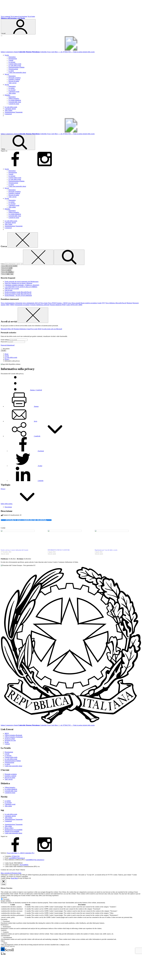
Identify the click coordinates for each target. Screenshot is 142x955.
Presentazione (13, 58)
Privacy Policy (9, 828)
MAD (40, 329)
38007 (8, 305)
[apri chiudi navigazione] (1, 35)
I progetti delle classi (15, 102)
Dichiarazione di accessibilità (13, 829)
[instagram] (44, 165)
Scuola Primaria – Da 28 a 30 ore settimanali (18, 295)
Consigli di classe (14, 104)
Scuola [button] (7, 55)
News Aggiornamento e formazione (12, 303)
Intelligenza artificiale (42, 305)
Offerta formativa (14, 98)
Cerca (2, 264)
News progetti (76, 303)
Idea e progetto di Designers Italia (11, 873)
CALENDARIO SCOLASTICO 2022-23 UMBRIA (21, 287)
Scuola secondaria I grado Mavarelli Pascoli (18, 292)
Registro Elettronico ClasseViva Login (25, 329)
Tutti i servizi (12, 83)
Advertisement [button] (5, 935)
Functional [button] (4, 919)
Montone (129, 303)
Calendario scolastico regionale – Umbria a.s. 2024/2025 (22, 285)
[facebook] (15, 165)
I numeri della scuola (15, 64)
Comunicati (8, 114)
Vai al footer (31, 16)
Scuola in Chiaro (10, 738)
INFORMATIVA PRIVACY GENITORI (59, 550)
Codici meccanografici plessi (17, 72)
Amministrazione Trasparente (14, 112)
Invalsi (7, 742)
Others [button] (3, 941)
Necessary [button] (4, 897)
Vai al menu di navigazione (19, 16)
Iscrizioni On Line (10, 740)
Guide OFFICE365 (72, 305)
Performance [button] (5, 925)
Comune (7, 744)
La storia (11, 71)
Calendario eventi (14, 91)
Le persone (12, 62)
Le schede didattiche (15, 100)
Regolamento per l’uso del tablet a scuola (106, 550)
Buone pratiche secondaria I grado (91, 303)
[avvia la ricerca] (69, 257)
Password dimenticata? (8, 345)
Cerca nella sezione (9, 266)
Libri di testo (8, 290)
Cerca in (7, 274)
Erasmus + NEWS (62, 303)
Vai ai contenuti (5, 16)
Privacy (3, 489)
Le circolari (12, 90)
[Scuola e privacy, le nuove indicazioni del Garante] (23, 539)
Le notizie (12, 88)
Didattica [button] (7, 95)
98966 (12, 305)
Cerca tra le (7, 268)
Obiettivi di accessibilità (12, 831)
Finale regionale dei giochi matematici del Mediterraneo (21, 281)
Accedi (3, 350)
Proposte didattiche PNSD (58, 305)
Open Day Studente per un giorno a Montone (18, 283)
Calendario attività (10, 109)
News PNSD (52, 303)
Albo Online (8, 110)
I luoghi (11, 60)
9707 (103, 303)
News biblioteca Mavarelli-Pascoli (115, 303)
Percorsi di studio (14, 81)
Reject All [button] (28, 878)
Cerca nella (7, 272)
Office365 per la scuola (12, 288)
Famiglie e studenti (14, 79)
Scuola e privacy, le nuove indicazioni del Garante (14, 550)
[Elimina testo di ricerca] (38, 257)
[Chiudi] (22, 240)
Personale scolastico (15, 77)
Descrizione (8, 507)
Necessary (6, 899)
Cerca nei (6, 270)
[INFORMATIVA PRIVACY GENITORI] (70, 539)
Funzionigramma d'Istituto (16, 67)
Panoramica (12, 57)
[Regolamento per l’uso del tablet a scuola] (117, 539)
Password (4, 342)
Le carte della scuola (15, 65)
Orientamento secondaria (22, 305)
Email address (5, 340)
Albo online (12, 93)
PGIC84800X (24, 865)
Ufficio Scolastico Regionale (13, 735)
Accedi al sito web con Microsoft (52, 329)
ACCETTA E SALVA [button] (8, 946)
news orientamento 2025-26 (31, 303)
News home (44, 303)
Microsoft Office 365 (7, 329)
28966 (80, 305)
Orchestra (33, 305)
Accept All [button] (21, 878)
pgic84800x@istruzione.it (17, 858)
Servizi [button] (7, 74)
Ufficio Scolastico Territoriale (14, 737)
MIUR (7, 733)
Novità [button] (7, 84)
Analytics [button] (4, 930)
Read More (14, 878)
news (69, 303)
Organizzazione (13, 69)
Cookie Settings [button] (5, 878)
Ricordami (6, 348)
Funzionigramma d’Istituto (13, 761)
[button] (37, 436)
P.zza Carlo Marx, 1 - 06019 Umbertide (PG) (20, 853)
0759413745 (16, 856)
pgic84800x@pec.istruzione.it (35, 860)
